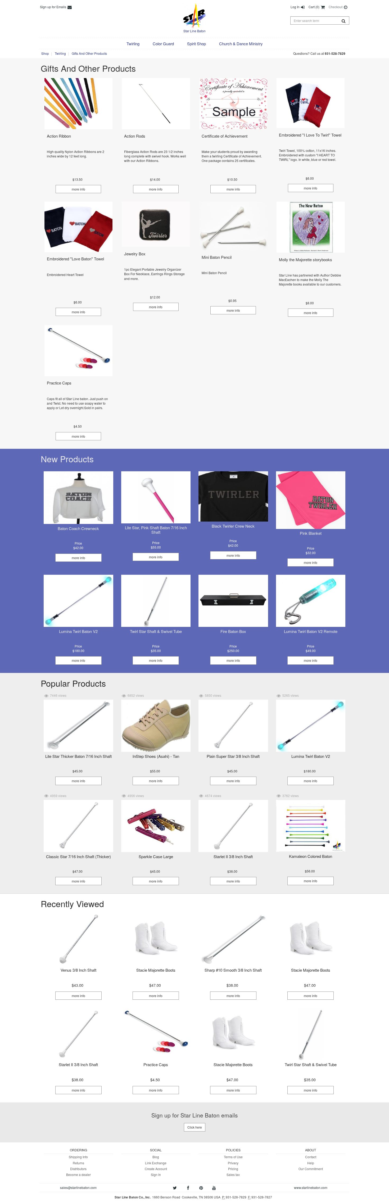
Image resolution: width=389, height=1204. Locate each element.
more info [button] (78, 189)
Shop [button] (45, 53)
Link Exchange (155, 1163)
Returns (78, 1163)
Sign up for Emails (53, 6)
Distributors (78, 1168)
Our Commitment (310, 1168)
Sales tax (233, 1174)
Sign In (156, 1174)
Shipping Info (78, 1157)
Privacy (233, 1163)
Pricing (233, 1168)
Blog (155, 1157)
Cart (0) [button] (314, 6)
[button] (133, 43)
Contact (310, 1157)
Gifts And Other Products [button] (89, 53)
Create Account (156, 1168)
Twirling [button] (60, 53)
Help (310, 1163)
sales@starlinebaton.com (78, 1187)
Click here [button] (194, 1127)
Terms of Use (233, 1157)
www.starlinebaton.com (310, 1187)
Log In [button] (295, 6)
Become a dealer (78, 1174)
